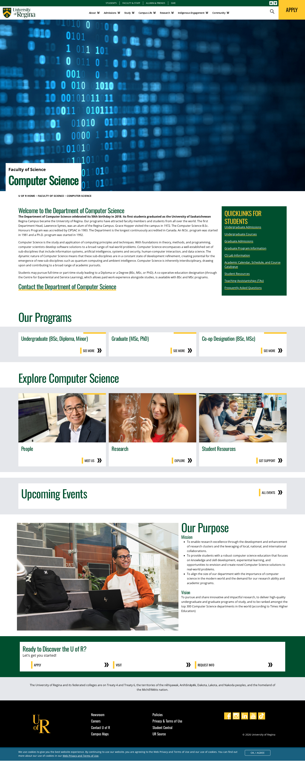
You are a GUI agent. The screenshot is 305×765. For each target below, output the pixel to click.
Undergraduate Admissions (243, 227)
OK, (258, 752)
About (92, 12)
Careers (95, 721)
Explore (180, 460)
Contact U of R (100, 727)
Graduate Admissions (239, 241)
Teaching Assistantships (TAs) (244, 281)
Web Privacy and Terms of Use (80, 755)
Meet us (89, 460)
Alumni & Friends (155, 3)
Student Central (162, 727)
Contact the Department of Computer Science (67, 286)
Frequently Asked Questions (243, 288)
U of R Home (26, 195)
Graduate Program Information (245, 248)
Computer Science (79, 195)
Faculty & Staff (131, 3)
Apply (37, 665)
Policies (157, 714)
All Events (268, 492)
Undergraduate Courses (241, 234)
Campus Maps (100, 733)
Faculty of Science (51, 195)
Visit (119, 665)
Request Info (206, 665)
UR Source (159, 733)
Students (111, 3)
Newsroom (97, 714)
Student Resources (237, 274)
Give (173, 3)
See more (88, 350)
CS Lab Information (237, 255)
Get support (267, 460)
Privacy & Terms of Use (167, 721)
